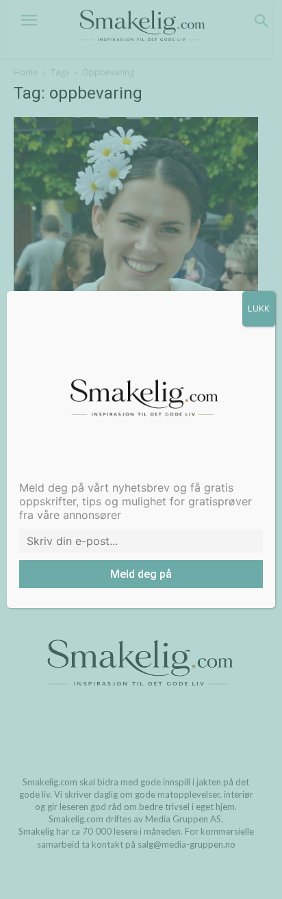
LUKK (259, 308)
